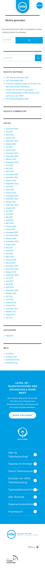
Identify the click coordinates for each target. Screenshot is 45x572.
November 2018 (12, 290)
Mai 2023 (9, 168)
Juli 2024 (9, 147)
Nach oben (22, 433)
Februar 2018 (11, 302)
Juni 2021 (9, 214)
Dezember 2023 (12, 153)
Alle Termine (16, 497)
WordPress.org (11, 363)
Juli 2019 (9, 278)
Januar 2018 (10, 305)
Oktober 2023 (11, 159)
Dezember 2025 (12, 129)
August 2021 (11, 208)
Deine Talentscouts (20, 471)
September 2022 (12, 184)
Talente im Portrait (20, 463)
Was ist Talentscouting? (18, 454)
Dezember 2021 (12, 196)
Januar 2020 (10, 263)
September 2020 (12, 241)
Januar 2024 (10, 150)
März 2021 (10, 223)
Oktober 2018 (11, 293)
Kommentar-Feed (12, 360)
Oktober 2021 (11, 202)
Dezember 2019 (12, 266)
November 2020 (12, 235)
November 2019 (12, 269)
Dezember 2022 (12, 174)
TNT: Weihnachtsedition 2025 (17, 77)
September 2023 (12, 162)
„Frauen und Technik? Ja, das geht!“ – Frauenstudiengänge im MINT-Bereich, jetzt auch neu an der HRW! (22, 93)
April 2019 (10, 287)
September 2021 (12, 205)
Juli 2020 (9, 248)
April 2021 (10, 220)
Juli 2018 (9, 296)
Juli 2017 (9, 318)
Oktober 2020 (11, 238)
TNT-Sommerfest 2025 (14, 81)
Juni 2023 (9, 165)
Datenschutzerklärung (22, 504)
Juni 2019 (9, 281)
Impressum (15, 511)
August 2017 (11, 315)
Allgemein (10, 336)
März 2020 (10, 257)
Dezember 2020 (12, 232)
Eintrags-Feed (11, 357)
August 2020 (11, 245)
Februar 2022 (11, 193)
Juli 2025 (9, 132)
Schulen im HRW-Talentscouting (19, 480)
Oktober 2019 (11, 272)
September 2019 (12, 275)
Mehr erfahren (23, 415)
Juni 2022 (9, 187)
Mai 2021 (9, 217)
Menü (39, 5)
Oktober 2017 (11, 312)
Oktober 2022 (11, 180)
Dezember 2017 (12, 309)
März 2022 (10, 190)
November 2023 (12, 156)
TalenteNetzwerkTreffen (22, 489)
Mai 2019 (9, 284)
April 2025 (10, 135)
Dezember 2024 (12, 141)
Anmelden (10, 354)
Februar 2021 (11, 226)
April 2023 (10, 171)
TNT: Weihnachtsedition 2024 (17, 99)
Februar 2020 (11, 260)
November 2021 (12, 199)
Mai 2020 (9, 254)
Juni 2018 (9, 299)
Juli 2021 (9, 211)
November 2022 (12, 177)
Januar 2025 (10, 138)
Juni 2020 (9, 251)
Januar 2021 (10, 229)
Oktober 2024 (11, 144)
